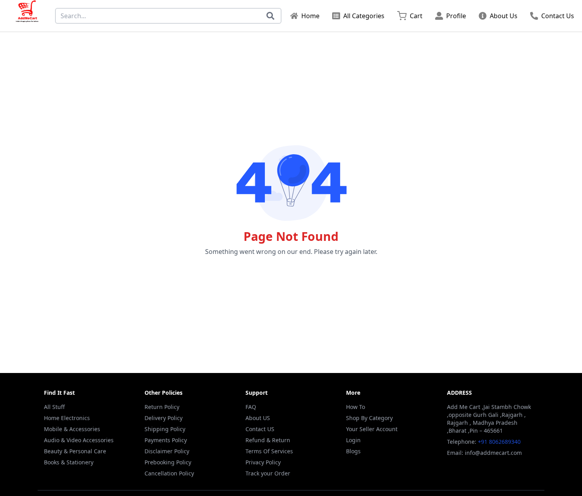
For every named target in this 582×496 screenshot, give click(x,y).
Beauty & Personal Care (75, 451)
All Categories (363, 15)
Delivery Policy (164, 418)
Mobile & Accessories (72, 429)
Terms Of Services (269, 451)
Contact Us (557, 15)
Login (353, 440)
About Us (503, 15)
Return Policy (162, 407)
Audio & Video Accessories (79, 440)
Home (310, 15)
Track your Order (267, 473)
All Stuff (54, 407)
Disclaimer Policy (167, 451)
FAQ (250, 407)
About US (257, 418)
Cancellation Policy (169, 473)
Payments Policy (166, 440)
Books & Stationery (68, 462)
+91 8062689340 (499, 441)
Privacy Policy (263, 462)
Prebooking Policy (168, 462)
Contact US (259, 429)
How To (355, 407)
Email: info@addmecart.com (484, 452)
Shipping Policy (165, 429)
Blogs (353, 451)
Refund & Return (267, 440)
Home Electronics (67, 418)
